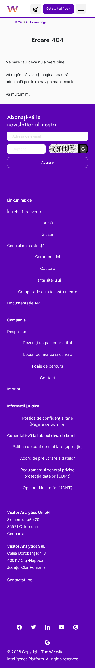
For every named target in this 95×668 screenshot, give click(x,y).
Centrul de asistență (26, 245)
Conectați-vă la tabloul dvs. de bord (41, 435)
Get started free (57, 8)
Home (18, 22)
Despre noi (17, 331)
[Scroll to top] (83, 643)
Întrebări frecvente (24, 211)
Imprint (14, 389)
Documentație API (24, 303)
